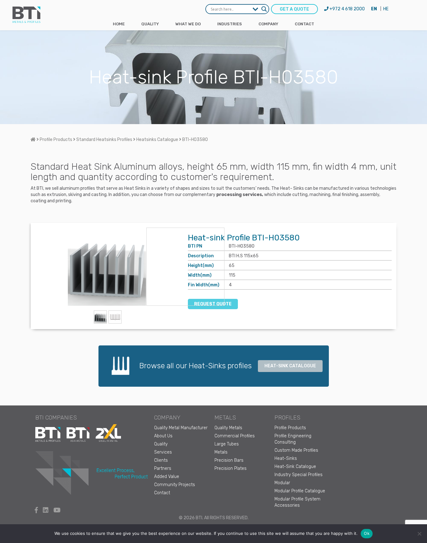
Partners (162, 468)
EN (374, 9)
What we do (188, 24)
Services (163, 452)
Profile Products (290, 427)
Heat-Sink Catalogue (295, 466)
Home (119, 24)
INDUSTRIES (229, 24)
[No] (419, 533)
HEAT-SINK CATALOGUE (290, 366)
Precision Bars (229, 460)
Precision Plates (230, 468)
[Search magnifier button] (264, 9)
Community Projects (174, 484)
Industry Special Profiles (298, 474)
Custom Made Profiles (296, 450)
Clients (161, 460)
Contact (304, 24)
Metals (221, 452)
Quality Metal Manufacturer (181, 427)
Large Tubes (226, 444)
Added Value (166, 476)
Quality (150, 24)
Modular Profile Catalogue (299, 491)
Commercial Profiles (234, 436)
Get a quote (294, 9)
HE (386, 9)
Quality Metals (228, 427)
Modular (282, 482)
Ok (366, 533)
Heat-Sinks (285, 458)
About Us (163, 436)
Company (268, 24)
